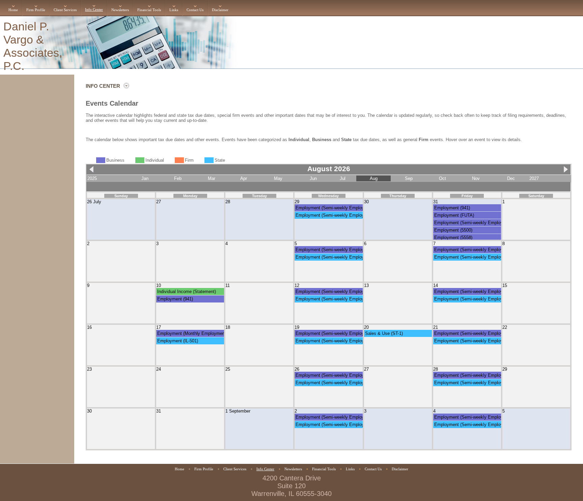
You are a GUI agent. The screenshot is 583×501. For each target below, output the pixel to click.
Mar (211, 178)
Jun (313, 178)
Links (173, 10)
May (278, 178)
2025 (92, 178)
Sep (409, 178)
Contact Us (195, 10)
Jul (342, 178)
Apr (243, 178)
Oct (442, 178)
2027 (534, 178)
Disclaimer (220, 10)
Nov (476, 178)
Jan (144, 178)
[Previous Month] (93, 172)
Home (13, 10)
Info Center (94, 9)
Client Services (65, 10)
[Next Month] (564, 172)
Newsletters (120, 10)
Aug (374, 178)
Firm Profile (35, 10)
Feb (178, 178)
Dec (511, 178)
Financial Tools (149, 10)
